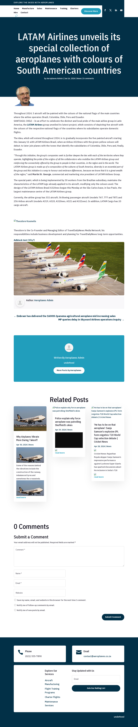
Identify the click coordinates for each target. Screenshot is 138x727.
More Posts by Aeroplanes (69, 370)
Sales (39, 9)
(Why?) (31, 240)
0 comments (88, 78)
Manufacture (28, 9)
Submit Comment (113, 617)
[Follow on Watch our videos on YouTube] (121, 10)
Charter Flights (52, 697)
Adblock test (20, 240)
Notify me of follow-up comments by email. (36, 605)
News (79, 78)
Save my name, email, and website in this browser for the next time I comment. (51, 600)
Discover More (91, 11)
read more (21, 497)
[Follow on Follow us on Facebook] (105, 10)
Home (16, 9)
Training (63, 9)
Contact (24, 13)
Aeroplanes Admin (55, 78)
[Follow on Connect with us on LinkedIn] (116, 10)
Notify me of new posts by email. (31, 610)
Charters (74, 9)
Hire (16, 13)
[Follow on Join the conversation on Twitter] (110, 10)
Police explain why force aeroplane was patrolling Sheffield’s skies (68, 422)
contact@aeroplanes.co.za (97, 656)
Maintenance (51, 9)
